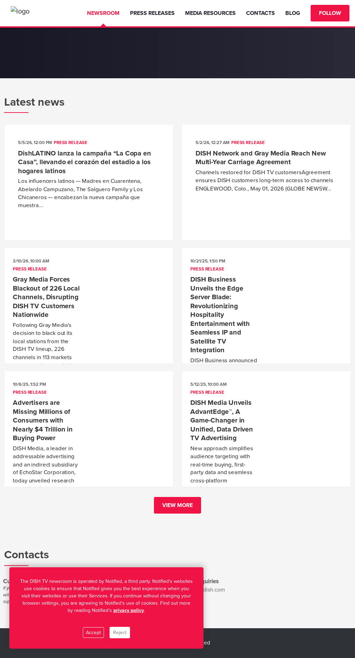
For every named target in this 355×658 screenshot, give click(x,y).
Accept (93, 632)
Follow (330, 13)
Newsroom (103, 13)
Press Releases (152, 13)
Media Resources (210, 13)
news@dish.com (205, 589)
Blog (292, 13)
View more (177, 505)
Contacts (260, 13)
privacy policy (128, 610)
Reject (120, 632)
